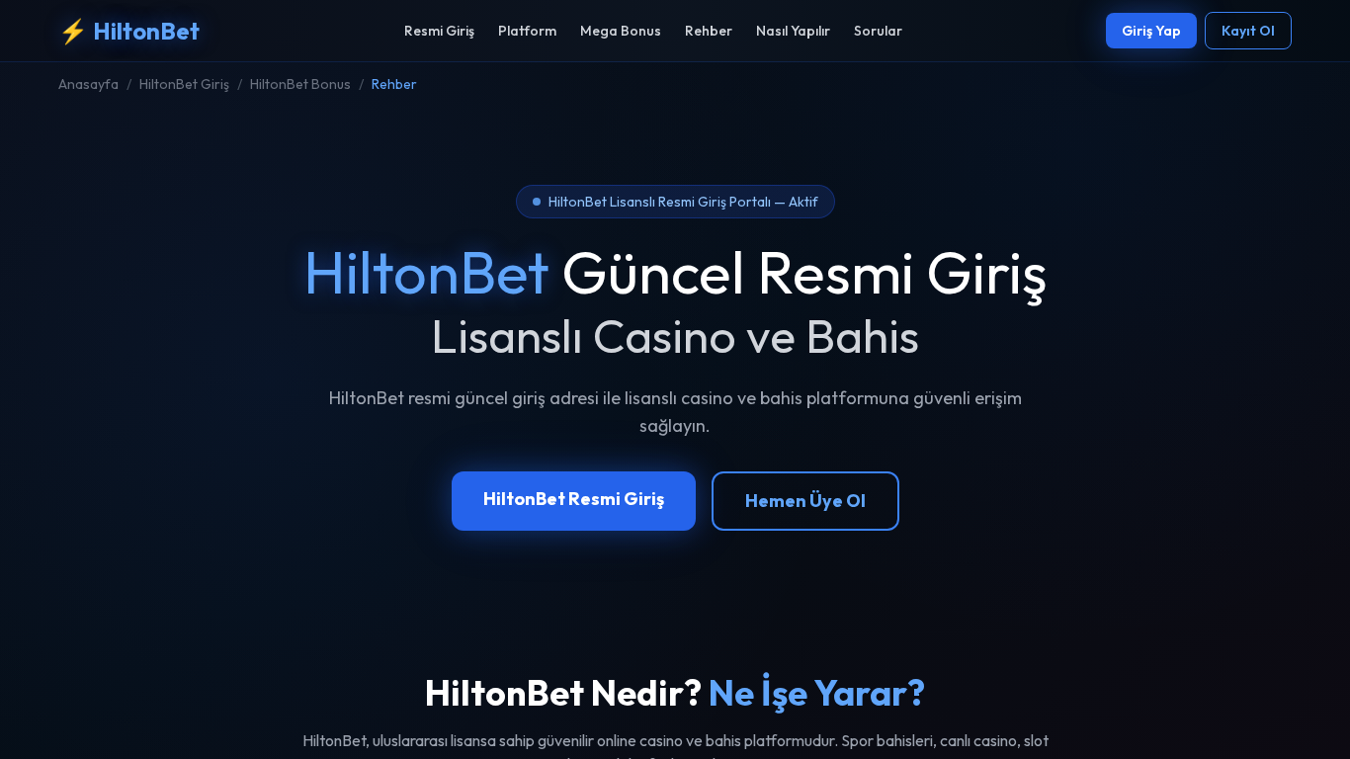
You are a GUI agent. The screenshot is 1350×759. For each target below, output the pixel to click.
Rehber (708, 31)
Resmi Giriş (439, 31)
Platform (527, 31)
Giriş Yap (1151, 31)
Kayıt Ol (1248, 31)
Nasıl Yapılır (793, 31)
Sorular (878, 31)
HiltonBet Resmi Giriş (573, 498)
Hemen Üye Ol (805, 500)
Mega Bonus (620, 31)
